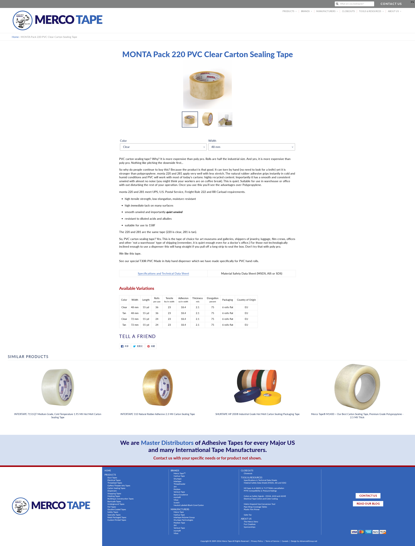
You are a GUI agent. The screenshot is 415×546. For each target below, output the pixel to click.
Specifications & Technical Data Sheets (260, 480)
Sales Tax (248, 515)
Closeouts (248, 473)
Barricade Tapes (114, 501)
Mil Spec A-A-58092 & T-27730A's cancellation (264, 488)
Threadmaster (179, 484)
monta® (177, 497)
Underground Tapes (115, 504)
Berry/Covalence (181, 494)
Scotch (177, 502)
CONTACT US (368, 495)
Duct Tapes (112, 477)
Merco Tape (179, 512)
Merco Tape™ (180, 473)
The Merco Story (251, 521)
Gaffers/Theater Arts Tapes (118, 485)
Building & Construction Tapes (120, 498)
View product (58, 390)
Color (123, 140)
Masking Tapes (113, 496)
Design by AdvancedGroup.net (304, 541)
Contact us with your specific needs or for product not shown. (207, 458)
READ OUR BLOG (368, 503)
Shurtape (177, 478)
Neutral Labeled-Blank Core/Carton (189, 505)
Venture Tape (179, 492)
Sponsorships (249, 527)
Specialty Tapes (114, 515)
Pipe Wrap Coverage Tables (255, 507)
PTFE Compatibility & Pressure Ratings (260, 491)
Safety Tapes (112, 512)
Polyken (177, 489)
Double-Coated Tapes (116, 509)
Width (212, 140)
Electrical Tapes (114, 480)
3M (175, 486)
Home (15, 36)
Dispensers (112, 491)
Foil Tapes (111, 507)
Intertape (177, 481)
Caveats (285, 541)
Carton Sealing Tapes (116, 488)
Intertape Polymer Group (184, 517)
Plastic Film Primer (252, 509)
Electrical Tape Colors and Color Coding (261, 498)
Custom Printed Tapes (116, 520)
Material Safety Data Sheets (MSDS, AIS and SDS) (265, 483)
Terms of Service (272, 541)
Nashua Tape (179, 476)
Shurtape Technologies (183, 520)
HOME (108, 470)
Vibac (176, 500)
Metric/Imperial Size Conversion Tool (259, 504)
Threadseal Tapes (114, 483)
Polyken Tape (179, 522)
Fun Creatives (249, 524)
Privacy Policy (257, 541)
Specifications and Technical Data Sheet (163, 273)
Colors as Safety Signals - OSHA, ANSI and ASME (265, 496)
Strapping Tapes (114, 493)
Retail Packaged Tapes (116, 517)
